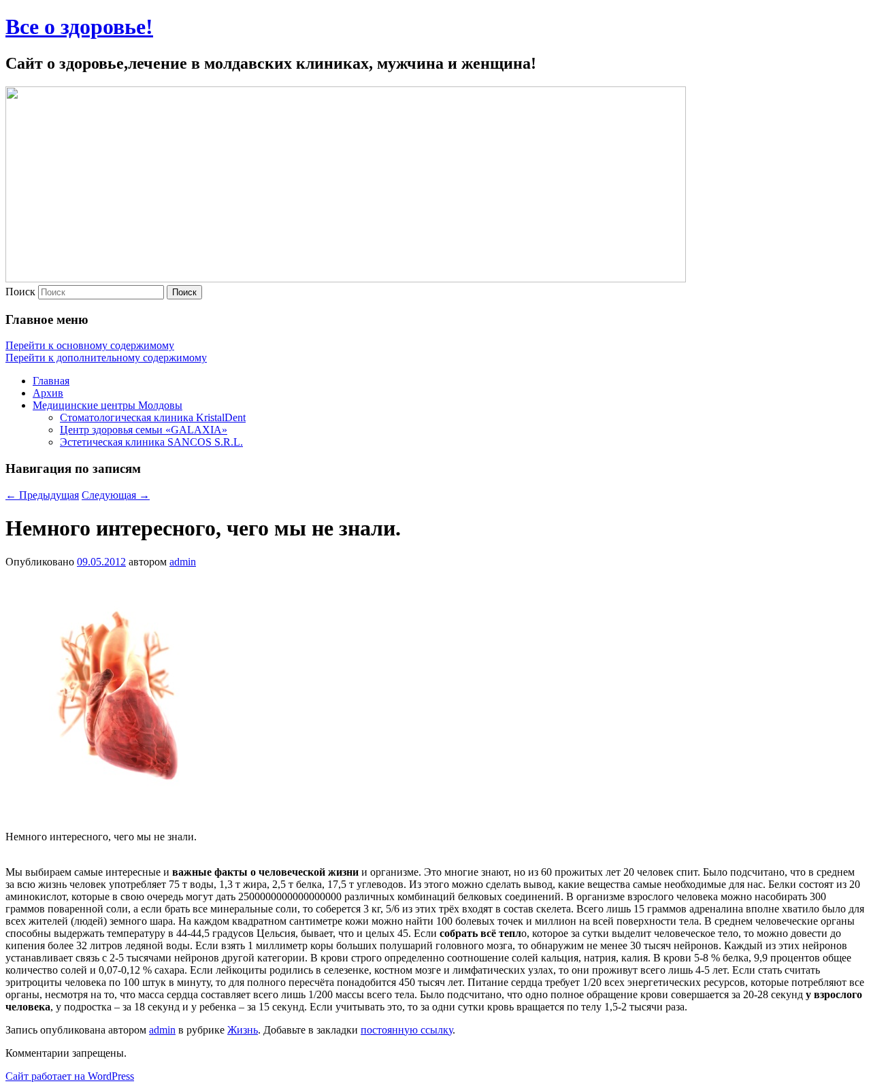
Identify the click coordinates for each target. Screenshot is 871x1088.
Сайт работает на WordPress (69, 1076)
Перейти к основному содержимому (89, 345)
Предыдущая (42, 495)
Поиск (20, 291)
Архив (48, 393)
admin (182, 561)
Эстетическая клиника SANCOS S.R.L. (151, 442)
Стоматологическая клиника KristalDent (153, 417)
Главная (51, 380)
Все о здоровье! (79, 26)
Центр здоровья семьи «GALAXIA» (143, 429)
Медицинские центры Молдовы (107, 405)
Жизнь (242, 1030)
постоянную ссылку (407, 1030)
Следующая (116, 495)
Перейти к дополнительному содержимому (106, 357)
